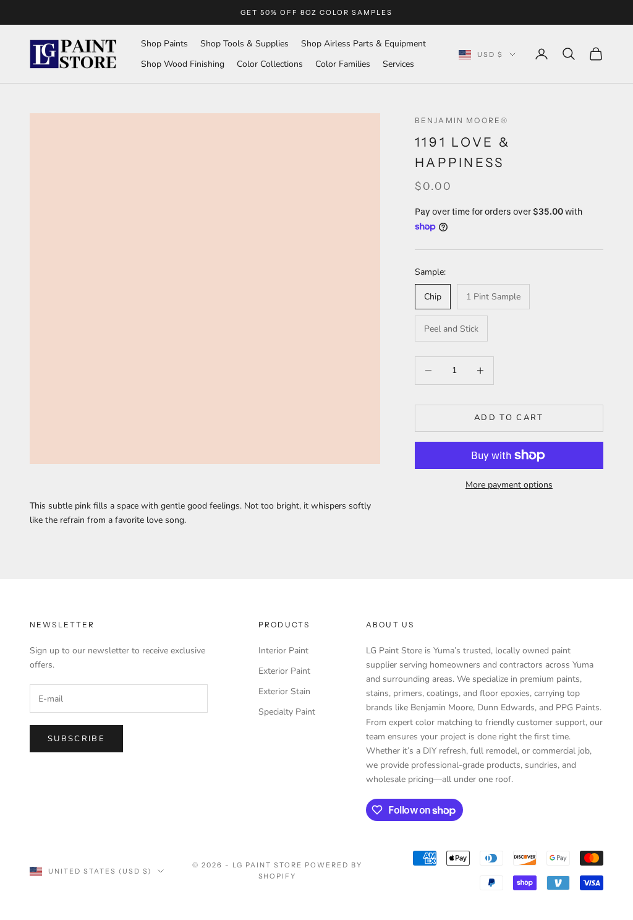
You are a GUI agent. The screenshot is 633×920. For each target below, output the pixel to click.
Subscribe (76, 738)
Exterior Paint (284, 671)
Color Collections (270, 64)
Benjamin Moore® (461, 120)
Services (398, 64)
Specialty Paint (286, 712)
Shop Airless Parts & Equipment (363, 43)
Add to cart (509, 417)
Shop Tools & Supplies (244, 43)
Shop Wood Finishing (182, 64)
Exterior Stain (284, 691)
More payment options (509, 485)
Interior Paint (283, 650)
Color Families (342, 64)
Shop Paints (164, 43)
